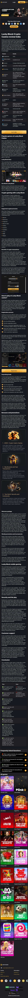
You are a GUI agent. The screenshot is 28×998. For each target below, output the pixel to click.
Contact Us (16, 972)
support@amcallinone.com (8, 967)
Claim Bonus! (4, 15)
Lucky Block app (7, 567)
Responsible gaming (5, 976)
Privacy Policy (16, 974)
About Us (2, 972)
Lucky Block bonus (6, 419)
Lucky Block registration (12, 332)
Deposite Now (14, 26)
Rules (2, 974)
